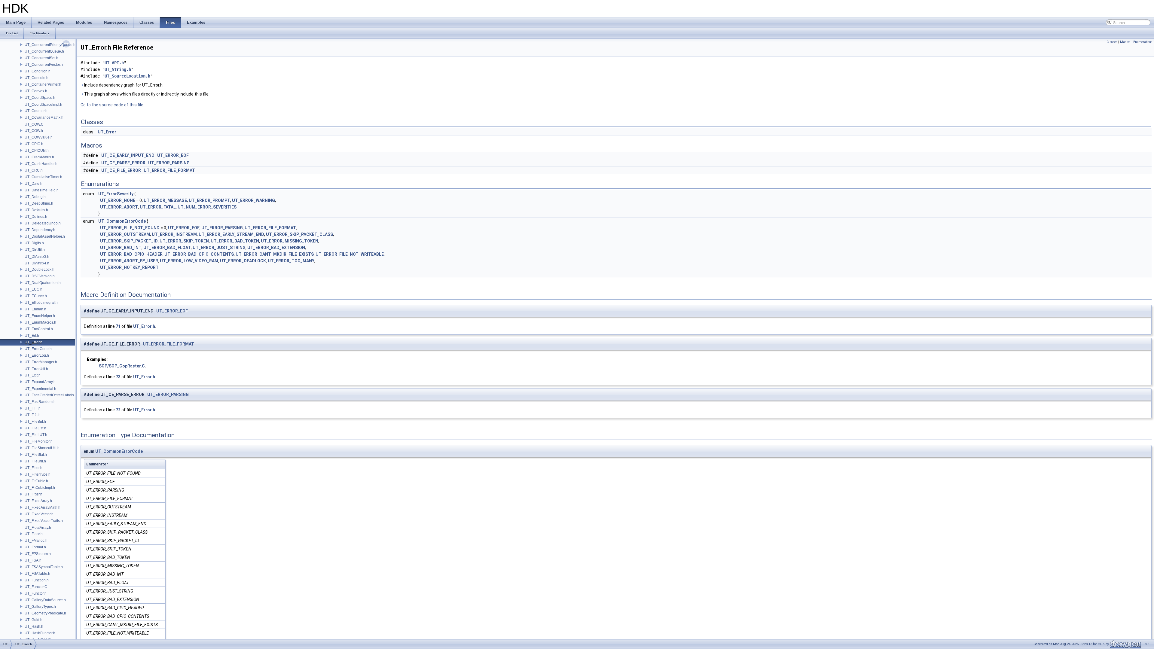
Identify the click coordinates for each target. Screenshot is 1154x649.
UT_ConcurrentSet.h (41, 58)
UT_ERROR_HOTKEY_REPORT (129, 267)
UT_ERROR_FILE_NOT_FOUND (130, 227)
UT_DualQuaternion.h (43, 283)
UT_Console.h (36, 78)
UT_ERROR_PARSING (169, 162)
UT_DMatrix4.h (37, 263)
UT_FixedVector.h (39, 514)
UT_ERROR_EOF (173, 155)
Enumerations (1142, 42)
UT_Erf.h (32, 336)
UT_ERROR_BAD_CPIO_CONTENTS (199, 254)
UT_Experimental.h (40, 389)
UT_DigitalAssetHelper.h (45, 236)
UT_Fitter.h (33, 494)
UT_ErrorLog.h (37, 355)
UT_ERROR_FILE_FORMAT (169, 170)
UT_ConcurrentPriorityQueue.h (50, 45)
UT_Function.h (37, 580)
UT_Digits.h (34, 243)
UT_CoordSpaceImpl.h (43, 104)
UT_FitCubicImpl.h (40, 488)
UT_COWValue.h (39, 137)
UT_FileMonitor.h (39, 441)
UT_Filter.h (33, 468)
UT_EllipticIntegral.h (41, 302)
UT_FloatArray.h (38, 528)
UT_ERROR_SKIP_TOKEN (184, 241)
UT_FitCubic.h (36, 481)
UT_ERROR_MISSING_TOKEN (289, 241)
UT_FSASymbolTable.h (44, 567)
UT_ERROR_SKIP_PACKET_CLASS (299, 234)
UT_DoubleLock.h (39, 269)
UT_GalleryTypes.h (40, 607)
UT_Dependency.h (40, 230)
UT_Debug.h (35, 197)
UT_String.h (118, 69)
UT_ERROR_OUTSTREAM (125, 234)
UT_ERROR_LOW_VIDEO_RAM (189, 260)
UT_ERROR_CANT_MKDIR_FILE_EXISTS (275, 254)
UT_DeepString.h (39, 203)
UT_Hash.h (34, 626)
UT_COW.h (34, 131)
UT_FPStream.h (38, 554)
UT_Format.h (35, 547)
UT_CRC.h (34, 170)
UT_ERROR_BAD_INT (121, 247)
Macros (1125, 42)
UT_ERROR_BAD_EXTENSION (276, 247)
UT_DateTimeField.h (42, 190)
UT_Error (107, 131)
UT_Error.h (33, 342)
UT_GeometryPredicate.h (45, 613)
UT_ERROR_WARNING (253, 200)
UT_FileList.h (35, 428)
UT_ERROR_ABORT (119, 207)
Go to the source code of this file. (112, 104)
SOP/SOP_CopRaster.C (122, 366)
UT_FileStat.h (36, 454)
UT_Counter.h (36, 111)
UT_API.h (114, 62)
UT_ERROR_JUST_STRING (219, 247)
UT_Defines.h (36, 217)
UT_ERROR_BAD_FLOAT (167, 247)
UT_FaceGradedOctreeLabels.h (51, 395)
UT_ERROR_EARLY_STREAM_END (231, 234)
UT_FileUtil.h (35, 461)
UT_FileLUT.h (36, 435)
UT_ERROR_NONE (117, 200)
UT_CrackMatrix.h (39, 157)
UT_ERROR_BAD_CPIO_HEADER (131, 254)
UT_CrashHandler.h (41, 164)
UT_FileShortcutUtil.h (42, 448)
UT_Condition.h (37, 71)
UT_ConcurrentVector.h (44, 64)
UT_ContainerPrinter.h (43, 84)
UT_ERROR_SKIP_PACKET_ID (129, 241)
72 (118, 409)
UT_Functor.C (36, 587)
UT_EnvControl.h (39, 329)
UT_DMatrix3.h (37, 256)
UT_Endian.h (35, 309)
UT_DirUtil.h (35, 250)
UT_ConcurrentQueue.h (44, 51)
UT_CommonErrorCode (122, 221)
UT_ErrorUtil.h (36, 369)
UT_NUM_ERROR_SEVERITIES (207, 207)
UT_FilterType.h (37, 474)
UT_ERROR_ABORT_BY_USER (129, 260)
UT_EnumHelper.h (40, 316)
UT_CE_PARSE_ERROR (123, 162)
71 (118, 326)
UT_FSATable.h (37, 573)
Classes (1112, 42)
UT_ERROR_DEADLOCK (243, 260)
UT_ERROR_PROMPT (209, 200)
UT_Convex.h (36, 91)
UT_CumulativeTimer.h (43, 177)
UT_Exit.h (33, 375)
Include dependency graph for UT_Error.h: (123, 85)
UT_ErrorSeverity (115, 193)
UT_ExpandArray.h (40, 382)
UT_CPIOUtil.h (37, 150)
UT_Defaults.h (36, 210)
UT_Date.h (33, 183)
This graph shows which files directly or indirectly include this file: (146, 94)
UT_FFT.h (33, 408)
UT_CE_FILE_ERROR (121, 170)
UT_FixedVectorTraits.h (44, 521)
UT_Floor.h (34, 534)
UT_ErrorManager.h (41, 362)
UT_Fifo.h (33, 415)
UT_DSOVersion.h (40, 276)
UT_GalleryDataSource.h (45, 600)
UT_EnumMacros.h (40, 322)
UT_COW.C (34, 124)
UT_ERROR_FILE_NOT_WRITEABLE (350, 254)
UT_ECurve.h (36, 296)
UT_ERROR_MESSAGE (165, 200)
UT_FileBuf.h (35, 421)
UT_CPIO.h (34, 144)
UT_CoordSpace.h (40, 98)
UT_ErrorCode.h (38, 349)
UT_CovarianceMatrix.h (44, 117)
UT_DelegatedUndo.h (43, 223)
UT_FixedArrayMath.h (42, 507)
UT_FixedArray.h (38, 501)
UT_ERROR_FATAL (158, 207)
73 (118, 376)
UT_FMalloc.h (36, 540)
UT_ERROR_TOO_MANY (291, 260)
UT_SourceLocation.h (127, 76)
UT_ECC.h (33, 289)
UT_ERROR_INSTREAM (174, 234)
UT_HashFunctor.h (40, 633)
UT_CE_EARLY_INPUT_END (127, 155)
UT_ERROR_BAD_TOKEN (235, 241)
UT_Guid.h (33, 620)
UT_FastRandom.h (40, 402)
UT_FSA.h (33, 560)
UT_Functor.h (36, 593)
